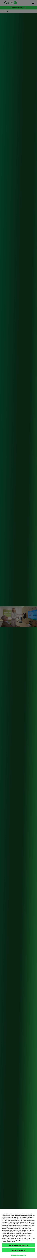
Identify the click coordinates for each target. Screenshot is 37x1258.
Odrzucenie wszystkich (18, 1250)
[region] (18, 1233)
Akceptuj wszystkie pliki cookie (18, 1245)
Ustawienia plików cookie (18, 1255)
